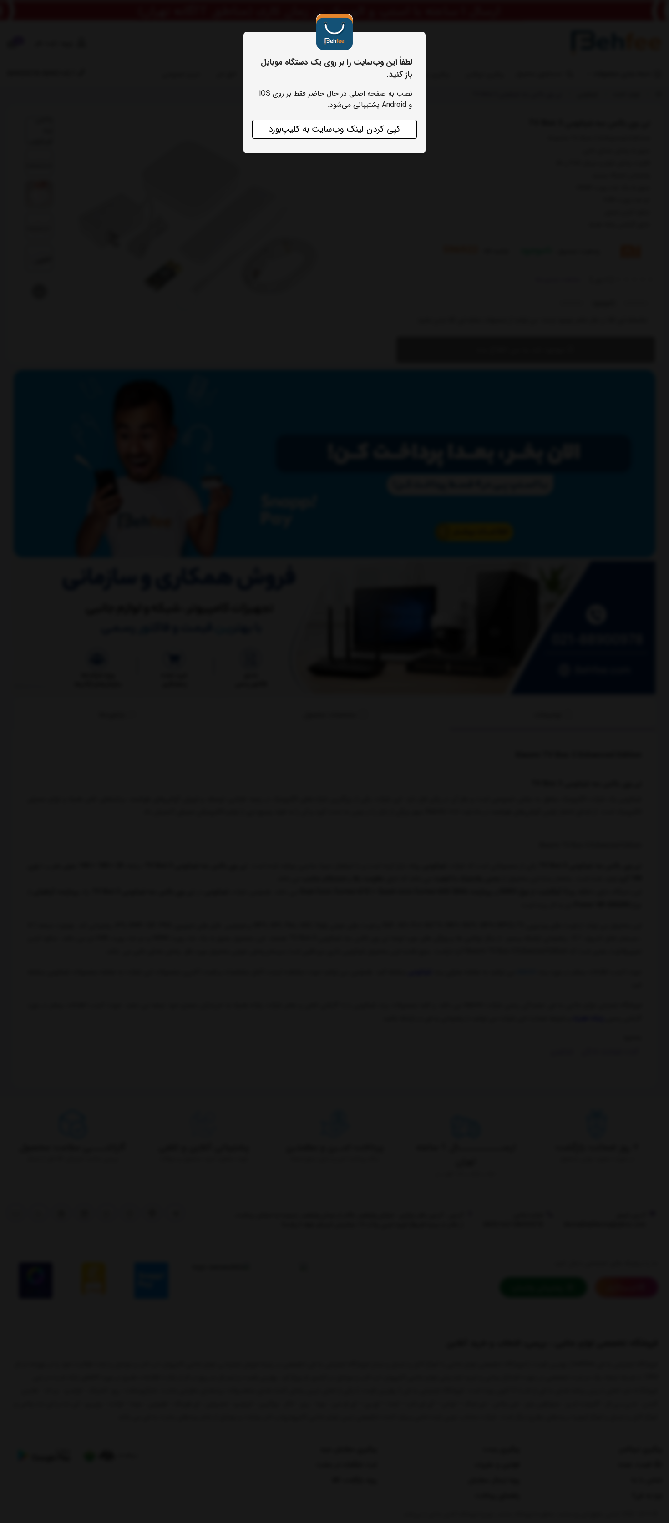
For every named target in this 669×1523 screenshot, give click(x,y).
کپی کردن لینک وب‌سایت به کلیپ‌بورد (334, 129)
